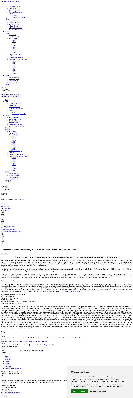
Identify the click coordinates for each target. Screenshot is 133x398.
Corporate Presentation (18, 199)
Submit (4, 352)
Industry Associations (15, 28)
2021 (14, 49)
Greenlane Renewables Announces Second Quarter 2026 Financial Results (24, 341)
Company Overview (15, 7)
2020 (14, 50)
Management (13, 8)
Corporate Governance (16, 12)
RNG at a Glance (14, 36)
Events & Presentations (16, 58)
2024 (14, 43)
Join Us (14, 15)
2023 (14, 45)
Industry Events (13, 26)
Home (6, 100)
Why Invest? (12, 35)
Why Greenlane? (14, 21)
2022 (14, 47)
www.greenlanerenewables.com (72, 291)
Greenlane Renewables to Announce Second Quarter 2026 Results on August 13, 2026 (27, 345)
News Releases (13, 38)
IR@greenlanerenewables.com (10, 393)
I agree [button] (75, 391)
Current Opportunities (19, 17)
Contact (7, 75)
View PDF (4, 254)
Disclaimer (8, 367)
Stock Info (12, 56)
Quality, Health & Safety (16, 29)
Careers (11, 14)
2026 (14, 40)
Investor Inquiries (14, 82)
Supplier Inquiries (14, 80)
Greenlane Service (14, 24)
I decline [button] (83, 391)
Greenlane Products (15, 22)
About (7, 5)
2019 (14, 52)
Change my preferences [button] (98, 391)
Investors (7, 33)
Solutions (7, 19)
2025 (14, 42)
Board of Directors (14, 10)
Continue (4, 396)
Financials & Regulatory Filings (18, 59)
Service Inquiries (14, 79)
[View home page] (10, 1)
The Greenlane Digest (15, 54)
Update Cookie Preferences (13, 368)
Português (8, 84)
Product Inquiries (14, 77)
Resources (8, 31)
